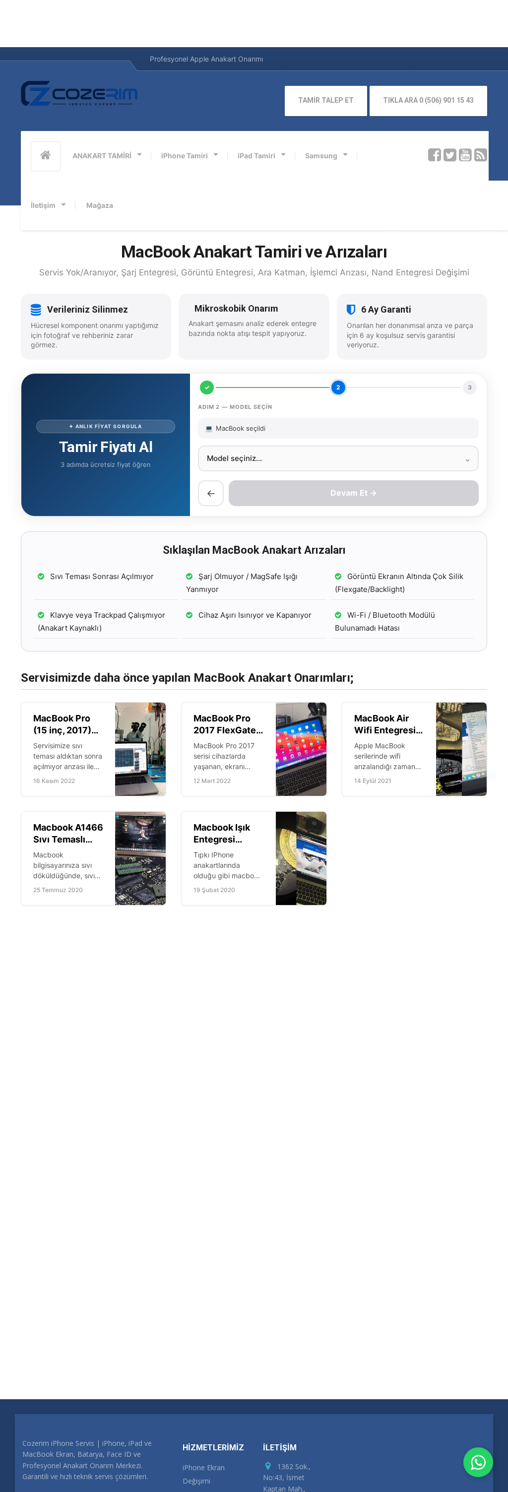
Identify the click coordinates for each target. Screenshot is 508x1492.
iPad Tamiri (256, 155)
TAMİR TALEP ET (326, 100)
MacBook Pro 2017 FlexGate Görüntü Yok (224, 730)
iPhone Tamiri (184, 155)
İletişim (43, 205)
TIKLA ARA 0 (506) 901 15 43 (428, 100)
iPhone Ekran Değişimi (204, 1474)
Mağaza (99, 205)
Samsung (321, 155)
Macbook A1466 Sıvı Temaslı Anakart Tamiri (68, 839)
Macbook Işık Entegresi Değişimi (221, 839)
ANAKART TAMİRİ (101, 155)
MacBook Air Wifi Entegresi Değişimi (385, 730)
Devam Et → (353, 493)
